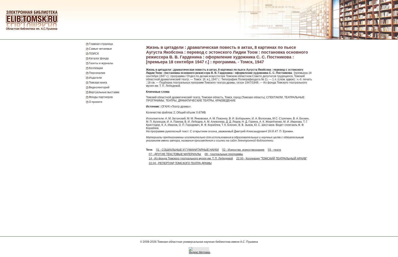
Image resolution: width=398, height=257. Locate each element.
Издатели (95, 77)
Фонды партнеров (101, 97)
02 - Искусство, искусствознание (243, 149)
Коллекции (96, 68)
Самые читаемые (100, 48)
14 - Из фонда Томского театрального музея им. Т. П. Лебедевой (191, 158)
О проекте (95, 102)
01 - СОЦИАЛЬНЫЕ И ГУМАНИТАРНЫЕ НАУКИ (187, 149)
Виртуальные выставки (104, 92)
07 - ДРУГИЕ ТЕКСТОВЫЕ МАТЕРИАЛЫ (175, 154)
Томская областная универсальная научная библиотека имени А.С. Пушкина (207, 241)
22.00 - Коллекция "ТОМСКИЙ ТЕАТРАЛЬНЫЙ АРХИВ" (271, 158)
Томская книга (98, 82)
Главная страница (101, 44)
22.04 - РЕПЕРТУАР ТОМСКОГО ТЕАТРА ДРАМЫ (180, 163)
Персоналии (97, 73)
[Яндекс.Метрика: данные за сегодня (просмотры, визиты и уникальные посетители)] (199, 250)
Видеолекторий (99, 87)
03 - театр (274, 149)
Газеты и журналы (101, 63)
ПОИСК (94, 53)
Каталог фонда (99, 58)
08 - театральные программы (224, 154)
